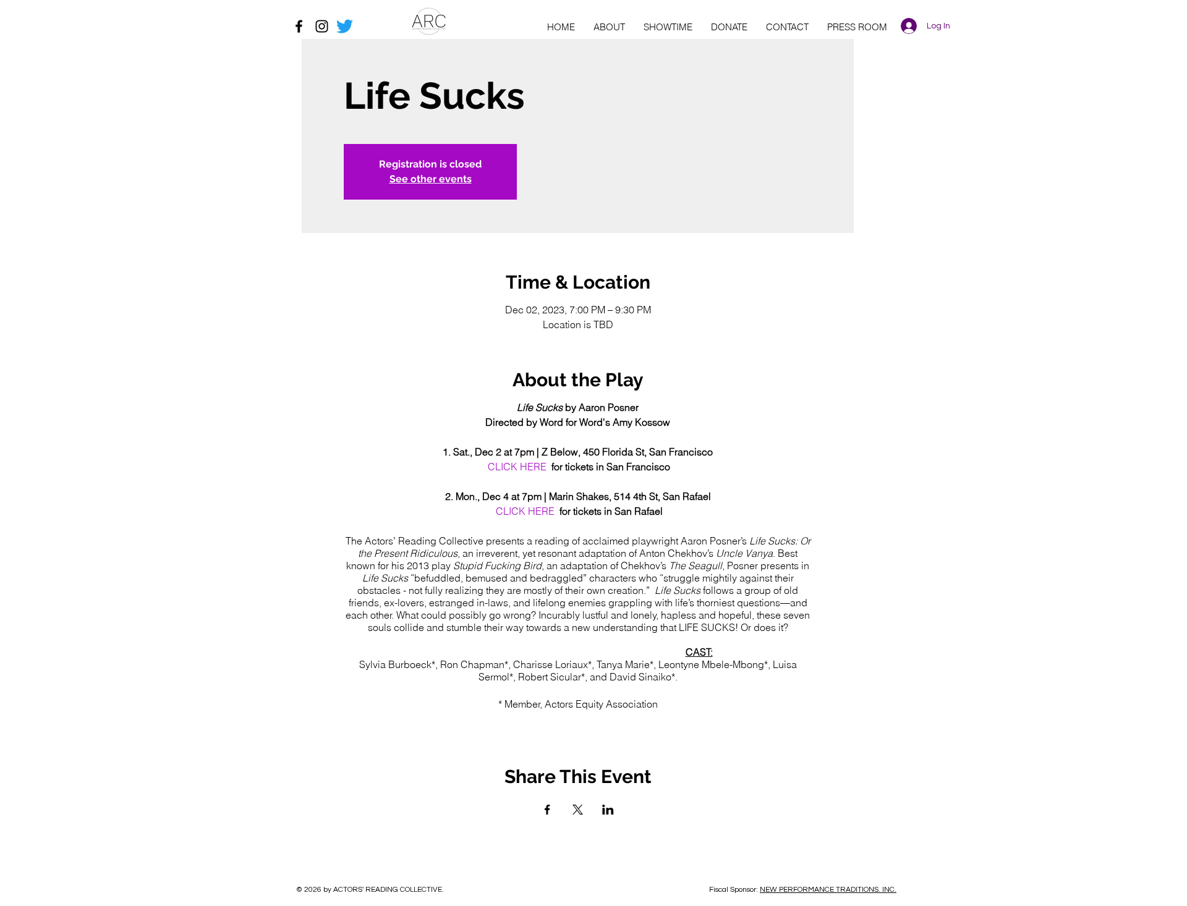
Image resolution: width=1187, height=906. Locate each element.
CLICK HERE (517, 466)
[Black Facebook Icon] (299, 26)
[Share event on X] (578, 810)
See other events (430, 179)
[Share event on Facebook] (547, 810)
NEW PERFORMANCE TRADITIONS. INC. (828, 890)
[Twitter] (344, 26)
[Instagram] (321, 26)
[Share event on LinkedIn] (608, 810)
